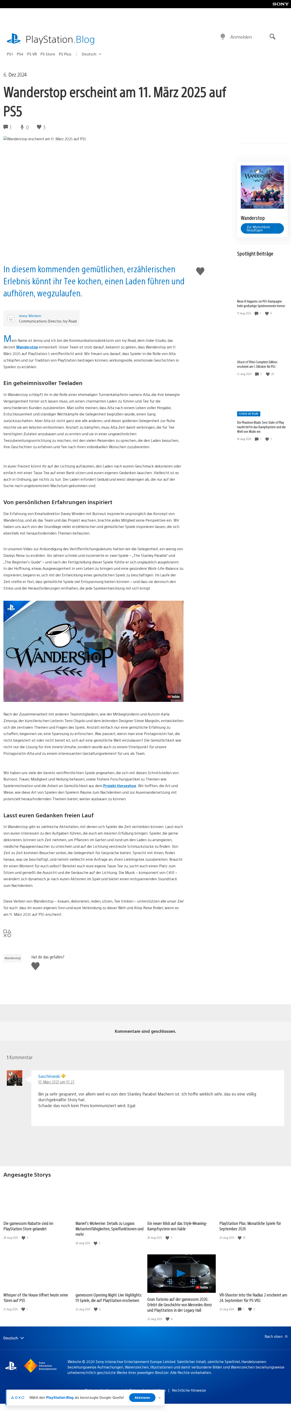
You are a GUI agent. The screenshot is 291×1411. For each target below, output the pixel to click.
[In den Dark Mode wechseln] (223, 37)
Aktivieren (142, 1397)
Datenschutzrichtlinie (147, 1390)
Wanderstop (27, 347)
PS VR (32, 54)
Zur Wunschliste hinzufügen (258, 228)
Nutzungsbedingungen (104, 1390)
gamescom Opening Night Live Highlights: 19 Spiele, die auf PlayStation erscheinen (108, 1297)
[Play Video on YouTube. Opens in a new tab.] (173, 697)
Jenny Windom (30, 315)
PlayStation (60, 39)
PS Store (47, 54)
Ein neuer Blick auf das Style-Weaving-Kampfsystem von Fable (177, 1226)
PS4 (20, 54)
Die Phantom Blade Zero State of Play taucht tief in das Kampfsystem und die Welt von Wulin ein (261, 427)
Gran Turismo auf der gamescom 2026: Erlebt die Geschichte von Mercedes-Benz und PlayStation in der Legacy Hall (179, 1304)
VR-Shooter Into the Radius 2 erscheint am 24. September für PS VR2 (253, 1297)
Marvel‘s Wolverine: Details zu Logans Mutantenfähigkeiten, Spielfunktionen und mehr (109, 1229)
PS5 (10, 54)
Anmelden (241, 37)
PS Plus (65, 54)
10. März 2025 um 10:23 (56, 1081)
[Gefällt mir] (267, 313)
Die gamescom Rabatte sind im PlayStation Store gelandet (28, 1226)
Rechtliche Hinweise (189, 1390)
